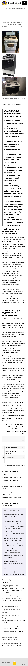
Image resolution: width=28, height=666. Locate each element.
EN (2, 2)
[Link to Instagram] (25, 664)
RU (4, 2)
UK (7, 2)
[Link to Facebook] (22, 664)
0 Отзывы (11, 26)
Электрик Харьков (8, 580)
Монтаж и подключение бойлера (12, 477)
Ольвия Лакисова (13, 29)
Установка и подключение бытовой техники (12, 107)
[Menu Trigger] (24, 3)
